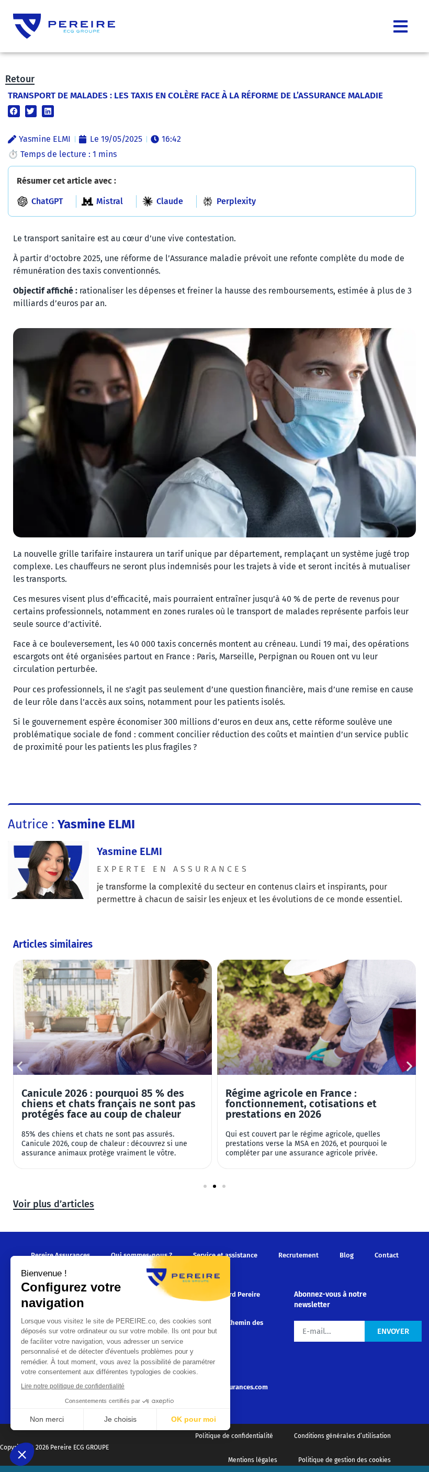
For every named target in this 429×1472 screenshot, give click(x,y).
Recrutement (298, 1255)
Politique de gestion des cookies (344, 1460)
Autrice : (71, 824)
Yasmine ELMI (129, 851)
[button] (14, 111)
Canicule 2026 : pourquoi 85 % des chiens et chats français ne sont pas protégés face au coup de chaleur (108, 1103)
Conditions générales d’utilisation (342, 1436)
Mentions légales (252, 1460)
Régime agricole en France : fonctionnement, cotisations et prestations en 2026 (301, 1103)
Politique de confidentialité (234, 1436)
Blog (347, 1255)
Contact (387, 1255)
